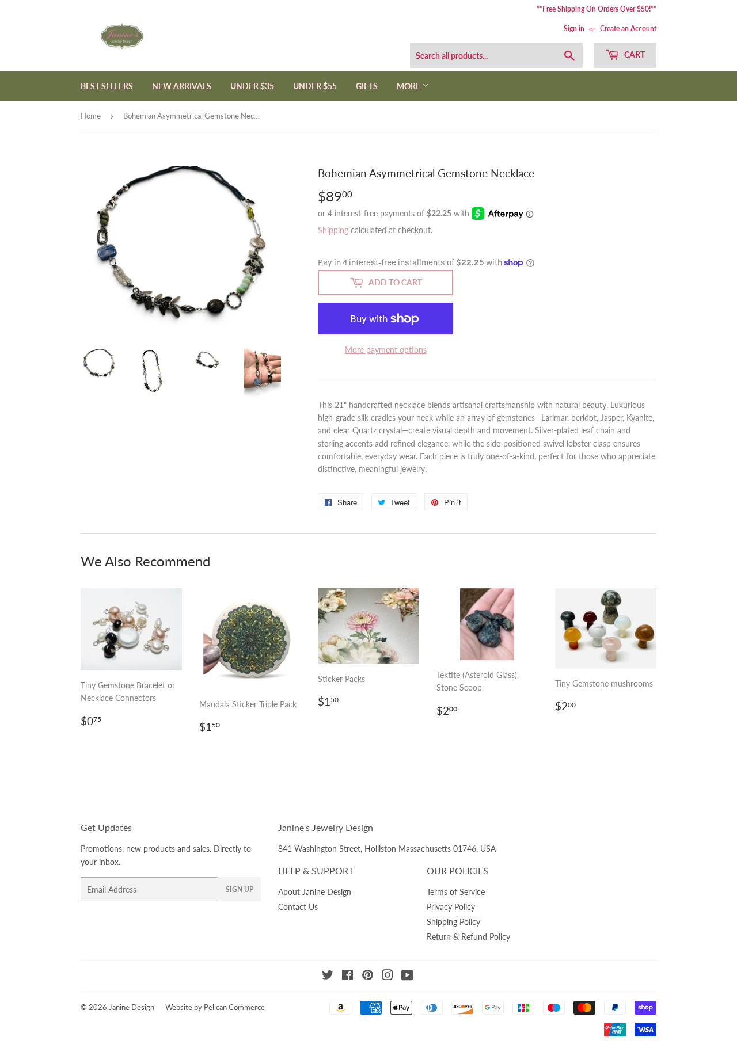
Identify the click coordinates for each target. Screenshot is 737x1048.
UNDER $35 (252, 86)
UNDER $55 (315, 86)
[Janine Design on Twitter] (327, 976)
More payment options (386, 350)
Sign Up (239, 889)
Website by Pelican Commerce (215, 1007)
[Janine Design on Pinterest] (368, 976)
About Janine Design (314, 892)
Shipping (333, 230)
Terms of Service (456, 892)
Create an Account (628, 28)
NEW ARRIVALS (181, 86)
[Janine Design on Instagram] (387, 976)
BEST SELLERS (107, 86)
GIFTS (367, 86)
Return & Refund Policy (468, 937)
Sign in (574, 28)
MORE (409, 86)
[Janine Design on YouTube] (407, 976)
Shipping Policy (453, 922)
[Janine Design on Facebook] (347, 976)
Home (91, 115)
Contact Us (298, 907)
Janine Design (131, 1007)
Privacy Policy (451, 907)
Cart (633, 54)
